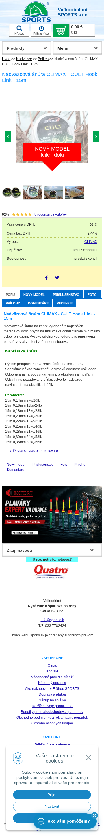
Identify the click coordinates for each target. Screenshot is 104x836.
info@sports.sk (52, 620)
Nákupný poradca (52, 683)
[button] (94, 815)
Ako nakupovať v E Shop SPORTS (52, 689)
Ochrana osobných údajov (52, 723)
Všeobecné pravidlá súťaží (52, 677)
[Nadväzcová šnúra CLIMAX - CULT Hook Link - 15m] (52, 138)
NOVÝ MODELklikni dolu (52, 152)
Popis (10, 294)
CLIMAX (90, 242)
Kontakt (52, 671)
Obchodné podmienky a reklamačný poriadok (52, 718)
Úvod (6, 59)
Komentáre (38, 303)
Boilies (43, 59)
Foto (92, 294)
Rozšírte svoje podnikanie (52, 706)
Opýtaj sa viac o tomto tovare (32, 450)
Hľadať (19, 33)
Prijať (52, 794)
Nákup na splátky (52, 700)
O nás (52, 666)
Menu (62, 48)
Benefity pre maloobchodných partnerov (52, 712)
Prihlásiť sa (41, 33)
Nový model (34, 294)
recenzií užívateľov (50, 215)
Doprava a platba (52, 694)
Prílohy (13, 303)
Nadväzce (24, 59)
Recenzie (65, 303)
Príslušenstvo (66, 294)
